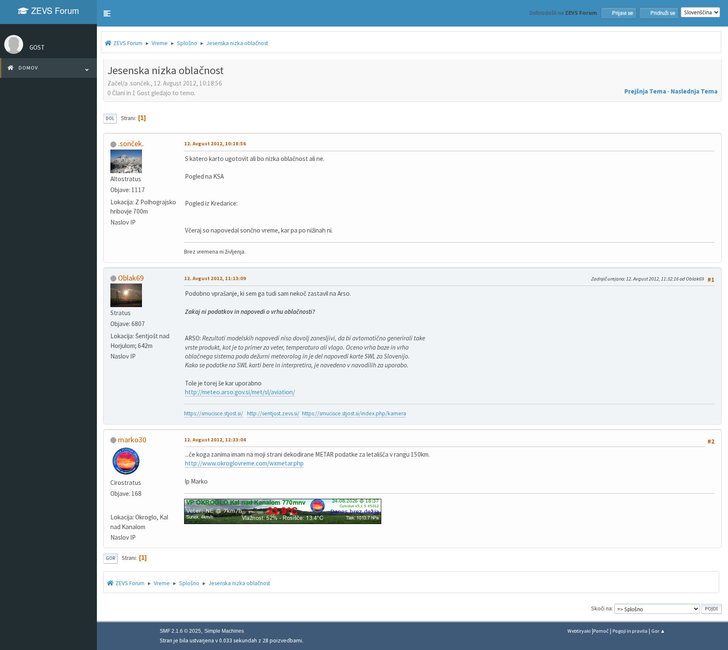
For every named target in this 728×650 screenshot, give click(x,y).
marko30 (132, 439)
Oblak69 (131, 278)
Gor (110, 558)
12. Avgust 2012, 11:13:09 (215, 278)
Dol (110, 118)
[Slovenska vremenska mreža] (113, 506)
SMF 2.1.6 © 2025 (180, 631)
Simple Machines (224, 631)
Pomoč (601, 631)
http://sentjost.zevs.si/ (273, 413)
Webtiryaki (579, 631)
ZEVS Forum (54, 10)
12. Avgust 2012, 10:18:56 (215, 143)
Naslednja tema (694, 91)
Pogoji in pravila (630, 631)
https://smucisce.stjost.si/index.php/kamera (354, 413)
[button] (107, 13)
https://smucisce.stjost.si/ (213, 413)
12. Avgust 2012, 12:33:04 (215, 439)
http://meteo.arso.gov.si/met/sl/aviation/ (240, 392)
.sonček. (131, 143)
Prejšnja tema (645, 91)
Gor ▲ (658, 631)
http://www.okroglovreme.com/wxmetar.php (244, 463)
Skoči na (601, 608)
